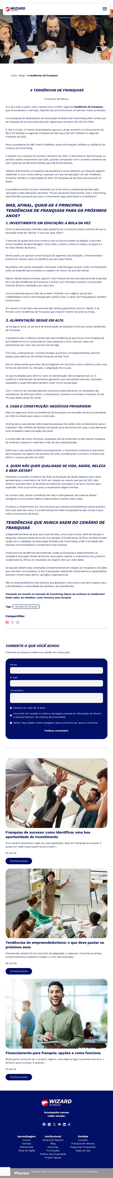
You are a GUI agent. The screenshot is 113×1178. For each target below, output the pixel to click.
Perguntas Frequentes (83, 1147)
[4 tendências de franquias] (15, 9)
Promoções (52, 1150)
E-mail (13, 677)
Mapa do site (83, 1150)
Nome (13, 664)
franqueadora (88, 296)
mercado (70, 282)
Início (14, 75)
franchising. (26, 148)
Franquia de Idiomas (83, 1143)
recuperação (71, 174)
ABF (82, 541)
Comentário (17, 690)
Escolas (26, 1143)
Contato (83, 1140)
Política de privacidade (53, 1154)
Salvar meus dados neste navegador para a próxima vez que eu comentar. (55, 722)
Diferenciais (26, 1147)
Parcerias (53, 1147)
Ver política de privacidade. (50, 717)
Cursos (26, 1140)
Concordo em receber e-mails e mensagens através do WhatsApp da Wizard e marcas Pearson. (57, 715)
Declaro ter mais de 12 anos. (29, 707)
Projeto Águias (53, 1157)
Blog (22, 75)
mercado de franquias (26, 606)
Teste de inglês (26, 1150)
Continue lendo (19, 861)
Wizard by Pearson (53, 1140)
